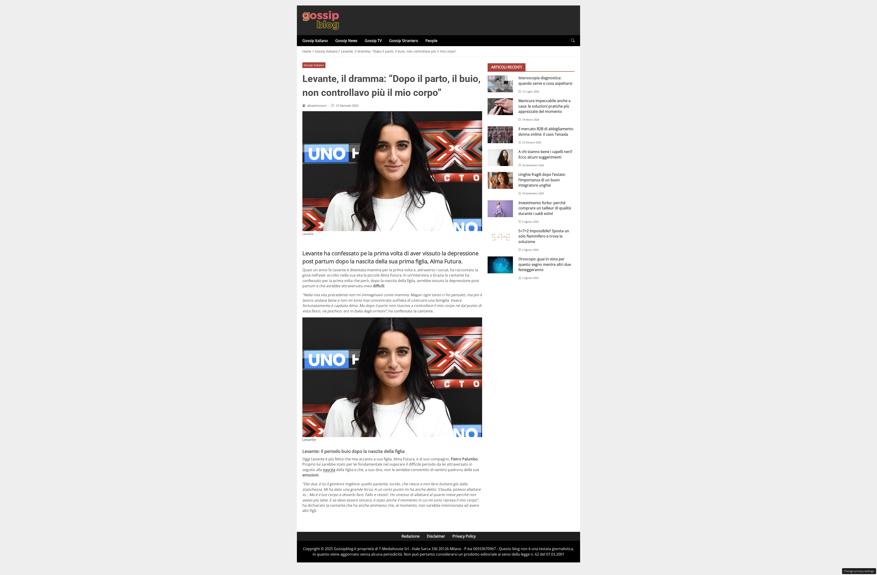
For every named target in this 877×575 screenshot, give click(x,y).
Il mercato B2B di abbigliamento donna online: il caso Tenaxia (545, 131)
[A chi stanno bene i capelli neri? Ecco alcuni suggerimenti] (500, 157)
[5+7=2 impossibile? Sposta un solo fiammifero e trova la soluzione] (500, 236)
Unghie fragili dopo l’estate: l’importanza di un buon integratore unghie (541, 180)
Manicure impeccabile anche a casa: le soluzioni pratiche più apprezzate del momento (544, 106)
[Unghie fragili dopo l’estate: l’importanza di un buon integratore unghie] (500, 180)
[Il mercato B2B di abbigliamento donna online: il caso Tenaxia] (500, 134)
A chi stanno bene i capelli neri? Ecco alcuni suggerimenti (545, 154)
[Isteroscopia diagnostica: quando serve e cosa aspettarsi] (500, 83)
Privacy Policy (464, 536)
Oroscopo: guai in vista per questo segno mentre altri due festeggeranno (544, 264)
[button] (573, 40)
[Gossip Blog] (320, 19)
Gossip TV (373, 40)
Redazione (411, 536)
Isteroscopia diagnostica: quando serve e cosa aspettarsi (545, 80)
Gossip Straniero (403, 40)
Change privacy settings (859, 571)
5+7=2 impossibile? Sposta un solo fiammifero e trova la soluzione (543, 236)
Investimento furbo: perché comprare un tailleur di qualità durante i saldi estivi (544, 208)
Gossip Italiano (315, 40)
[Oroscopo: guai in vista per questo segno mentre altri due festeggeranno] (500, 264)
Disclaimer (436, 536)
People (431, 40)
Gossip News (346, 40)
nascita (329, 469)
